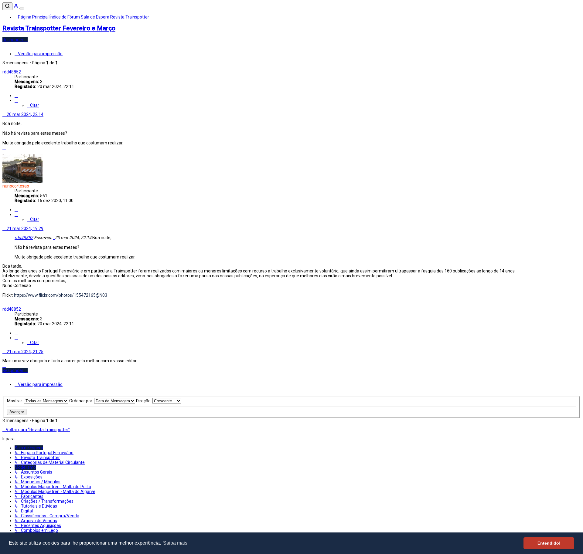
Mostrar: (15, 400)
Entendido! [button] (549, 543)
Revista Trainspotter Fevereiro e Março (58, 28)
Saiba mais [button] (175, 543)
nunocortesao (15, 186)
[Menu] (21, 8)
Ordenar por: (81, 400)
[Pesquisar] (7, 6)
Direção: (144, 400)
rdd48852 (11, 71)
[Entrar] (16, 7)
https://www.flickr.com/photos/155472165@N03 (60, 295)
